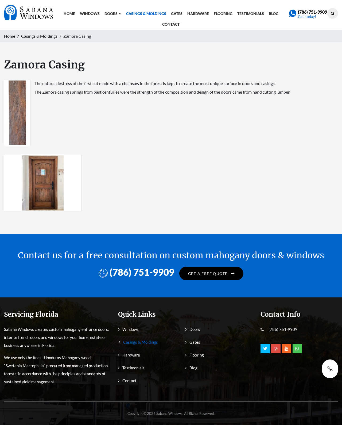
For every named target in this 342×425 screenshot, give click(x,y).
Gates (176, 13)
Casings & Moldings (146, 13)
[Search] (332, 13)
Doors (111, 13)
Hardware (198, 13)
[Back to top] (330, 409)
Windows (90, 13)
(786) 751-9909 (312, 11)
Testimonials (250, 13)
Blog (273, 13)
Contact (171, 24)
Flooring (223, 13)
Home (69, 13)
